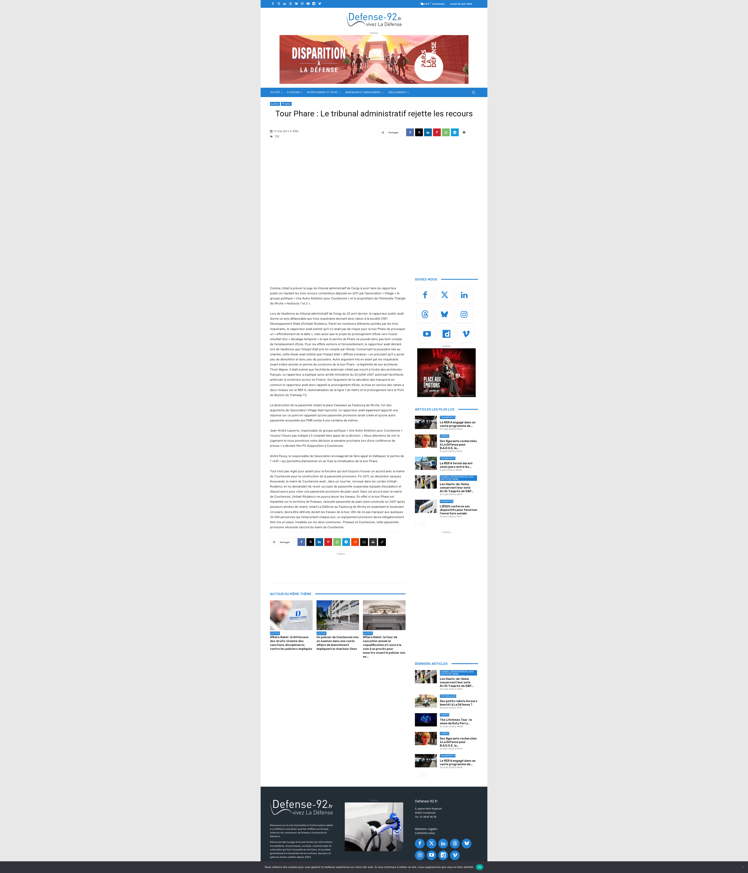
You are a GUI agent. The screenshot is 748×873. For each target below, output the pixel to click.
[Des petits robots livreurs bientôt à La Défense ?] (426, 701)
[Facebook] (273, 4)
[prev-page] (417, 523)
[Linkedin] (285, 4)
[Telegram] (455, 132)
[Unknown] (374, 59)
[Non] (743, 867)
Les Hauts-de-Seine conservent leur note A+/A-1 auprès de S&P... (457, 487)
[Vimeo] (320, 4)
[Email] (364, 542)
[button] (473, 92)
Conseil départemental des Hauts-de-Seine (456, 478)
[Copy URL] (382, 542)
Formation (446, 501)
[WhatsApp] (446, 132)
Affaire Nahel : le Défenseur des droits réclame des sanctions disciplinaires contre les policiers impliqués (291, 643)
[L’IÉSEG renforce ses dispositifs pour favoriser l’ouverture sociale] (426, 506)
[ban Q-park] (374, 826)
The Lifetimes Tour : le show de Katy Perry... (456, 721)
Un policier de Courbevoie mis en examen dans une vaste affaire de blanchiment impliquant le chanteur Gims (338, 643)
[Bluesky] (296, 4)
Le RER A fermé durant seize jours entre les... (456, 465)
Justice (275, 103)
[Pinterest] (437, 132)
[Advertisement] (341, 564)
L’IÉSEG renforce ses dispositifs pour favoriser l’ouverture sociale (459, 510)
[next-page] (423, 523)
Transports (447, 417)
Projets (286, 103)
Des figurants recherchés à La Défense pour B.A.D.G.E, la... (458, 444)
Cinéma (444, 436)
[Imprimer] (373, 542)
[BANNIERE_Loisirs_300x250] (446, 372)
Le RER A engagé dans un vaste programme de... (457, 424)
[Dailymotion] (314, 4)
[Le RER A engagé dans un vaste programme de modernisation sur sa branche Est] (426, 422)
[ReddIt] (355, 542)
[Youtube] (308, 4)
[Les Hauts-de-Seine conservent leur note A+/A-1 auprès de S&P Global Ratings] (426, 482)
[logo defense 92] (374, 19)
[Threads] (290, 4)
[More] (464, 132)
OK (480, 867)
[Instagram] (302, 4)
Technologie (448, 696)
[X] (419, 132)
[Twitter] (279, 4)
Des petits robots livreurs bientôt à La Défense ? (458, 702)
